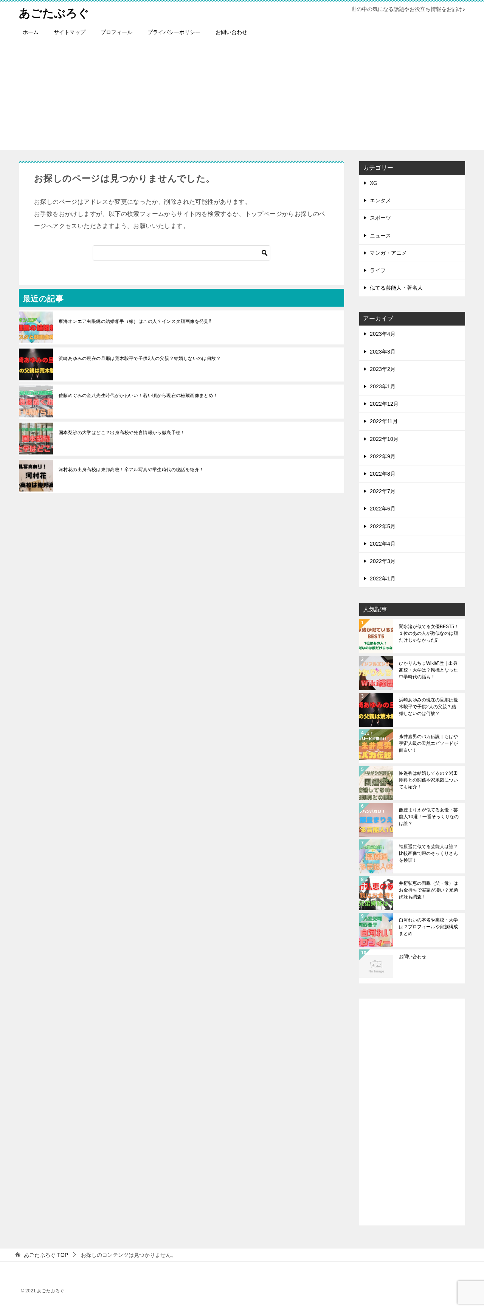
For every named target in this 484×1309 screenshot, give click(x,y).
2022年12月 (384, 404)
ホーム (31, 32)
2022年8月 (383, 474)
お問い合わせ (231, 32)
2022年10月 (384, 439)
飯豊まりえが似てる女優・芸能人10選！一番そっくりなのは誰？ (429, 816)
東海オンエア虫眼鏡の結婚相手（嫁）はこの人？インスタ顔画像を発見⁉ (135, 321)
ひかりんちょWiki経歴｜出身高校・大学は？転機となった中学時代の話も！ (428, 670)
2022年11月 (384, 421)
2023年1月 (383, 386)
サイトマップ (69, 32)
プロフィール (116, 32)
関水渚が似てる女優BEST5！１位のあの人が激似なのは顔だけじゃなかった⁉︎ (429, 633)
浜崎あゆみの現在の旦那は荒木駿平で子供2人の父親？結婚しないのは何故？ (140, 358)
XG (373, 183)
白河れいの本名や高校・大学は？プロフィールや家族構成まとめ (428, 926)
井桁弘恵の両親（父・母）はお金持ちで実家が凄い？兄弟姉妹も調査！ (428, 890)
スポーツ (380, 218)
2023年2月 (383, 369)
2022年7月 (383, 491)
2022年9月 (383, 456)
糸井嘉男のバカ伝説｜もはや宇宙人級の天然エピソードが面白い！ (428, 743)
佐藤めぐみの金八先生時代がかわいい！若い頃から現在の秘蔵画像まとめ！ (138, 395)
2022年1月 (383, 578)
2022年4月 (383, 544)
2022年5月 (383, 526)
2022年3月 (383, 561)
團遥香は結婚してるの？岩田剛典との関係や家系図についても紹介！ (428, 780)
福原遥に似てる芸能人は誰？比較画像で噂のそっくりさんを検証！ (428, 853)
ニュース (380, 236)
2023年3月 (383, 352)
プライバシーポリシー (173, 32)
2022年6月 (383, 509)
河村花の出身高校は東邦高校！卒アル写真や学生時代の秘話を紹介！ (131, 469)
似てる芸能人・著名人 (396, 288)
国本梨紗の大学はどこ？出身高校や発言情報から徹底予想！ (122, 432)
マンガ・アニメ (388, 253)
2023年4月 (383, 334)
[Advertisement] (242, 97)
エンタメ (380, 200)
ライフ (378, 270)
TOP (46, 1255)
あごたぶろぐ (54, 13)
